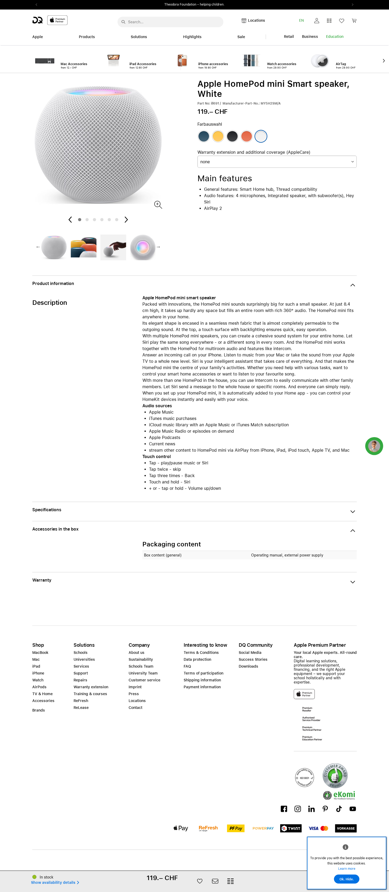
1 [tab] (79, 219)
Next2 (351, 5)
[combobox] (277, 162)
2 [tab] (87, 219)
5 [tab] (109, 219)
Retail (289, 36)
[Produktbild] (158, 204)
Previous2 (38, 5)
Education (334, 36)
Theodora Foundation (180, 4)
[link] (354, 22)
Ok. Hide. (347, 879)
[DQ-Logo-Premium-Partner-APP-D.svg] (50, 20)
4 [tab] (101, 219)
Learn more (346, 869)
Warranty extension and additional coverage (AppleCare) (253, 152)
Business (310, 36)
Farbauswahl (209, 124)
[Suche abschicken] (123, 22)
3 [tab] (94, 219)
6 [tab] (116, 219)
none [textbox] (205, 161)
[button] (316, 20)
